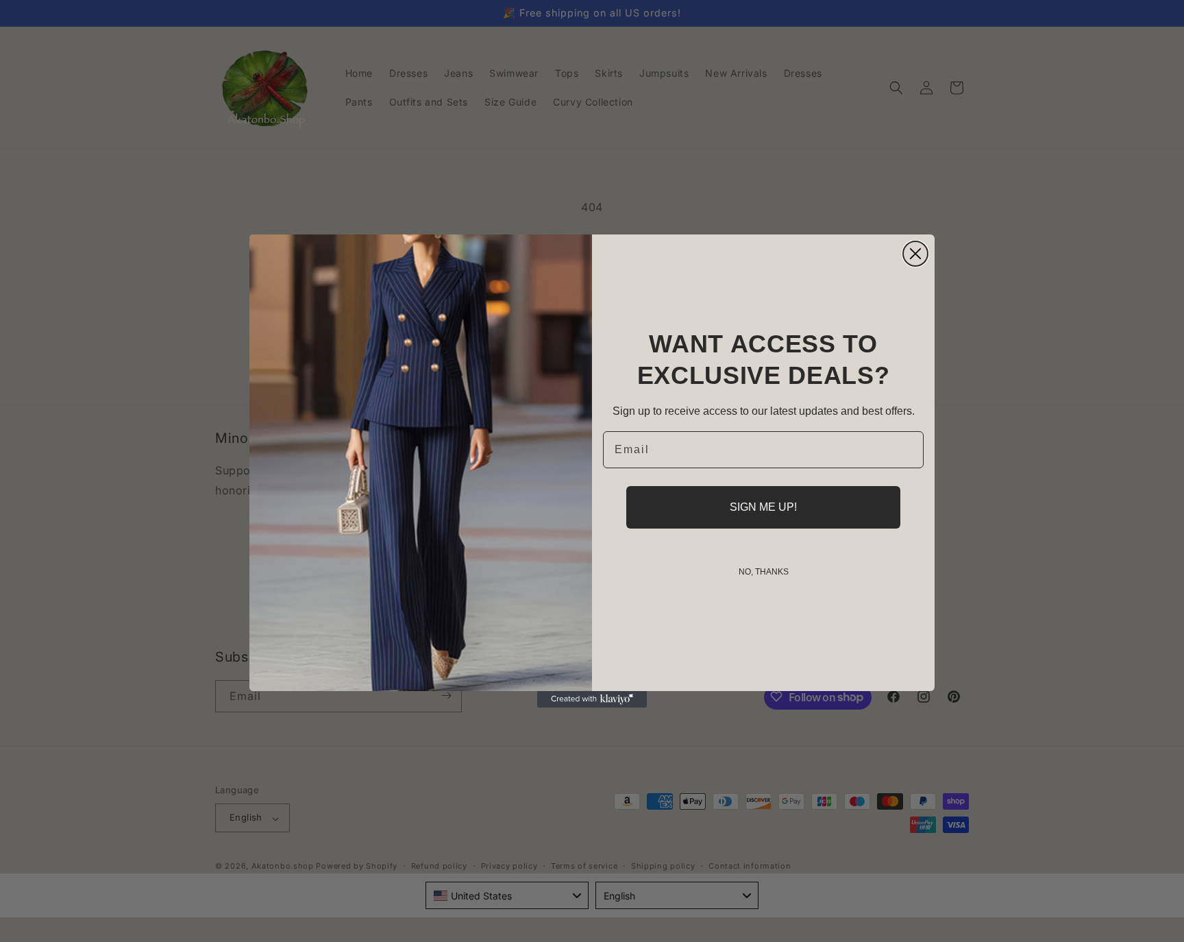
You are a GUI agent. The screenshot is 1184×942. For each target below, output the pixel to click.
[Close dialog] (915, 253)
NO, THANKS (764, 572)
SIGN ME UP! (763, 507)
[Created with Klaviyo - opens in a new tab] (592, 699)
